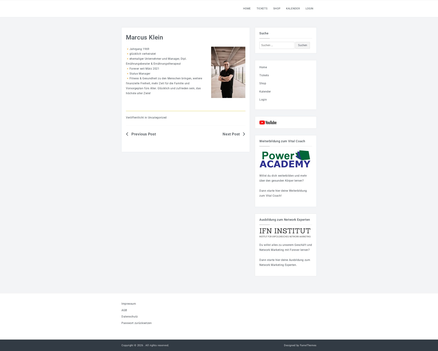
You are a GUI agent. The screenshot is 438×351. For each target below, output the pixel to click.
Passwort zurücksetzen (136, 323)
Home (247, 8)
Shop (276, 8)
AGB (124, 310)
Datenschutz (129, 316)
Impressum (128, 303)
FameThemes (308, 345)
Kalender (293, 8)
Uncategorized (157, 117)
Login (309, 8)
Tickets (262, 8)
